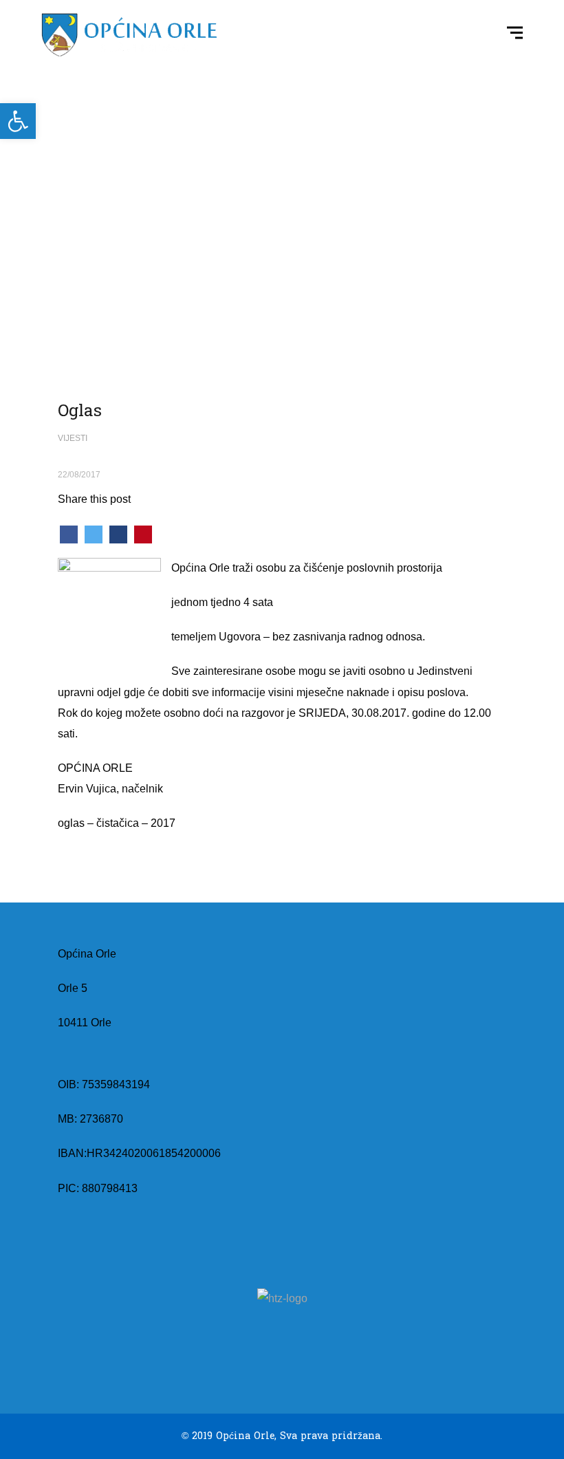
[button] (18, 121)
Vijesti (72, 438)
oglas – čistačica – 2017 (116, 823)
